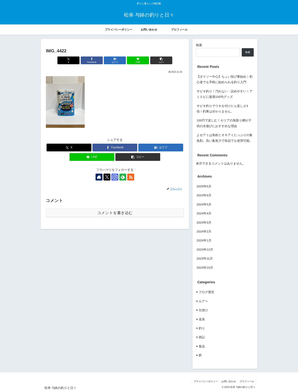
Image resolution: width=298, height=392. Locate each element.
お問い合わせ (228, 381)
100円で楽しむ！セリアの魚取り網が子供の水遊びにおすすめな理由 (224, 123)
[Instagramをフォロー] (114, 177)
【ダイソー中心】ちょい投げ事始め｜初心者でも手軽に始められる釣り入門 (224, 79)
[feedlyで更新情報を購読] (122, 177)
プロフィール (247, 381)
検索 (199, 45)
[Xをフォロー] (106, 177)
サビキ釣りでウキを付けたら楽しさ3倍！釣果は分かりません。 (222, 108)
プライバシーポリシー (206, 381)
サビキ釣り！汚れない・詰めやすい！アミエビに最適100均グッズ (224, 94)
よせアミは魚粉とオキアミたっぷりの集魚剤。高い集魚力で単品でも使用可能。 (224, 137)
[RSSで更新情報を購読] (130, 177)
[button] (161, 60)
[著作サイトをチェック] (99, 177)
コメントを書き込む (115, 213)
